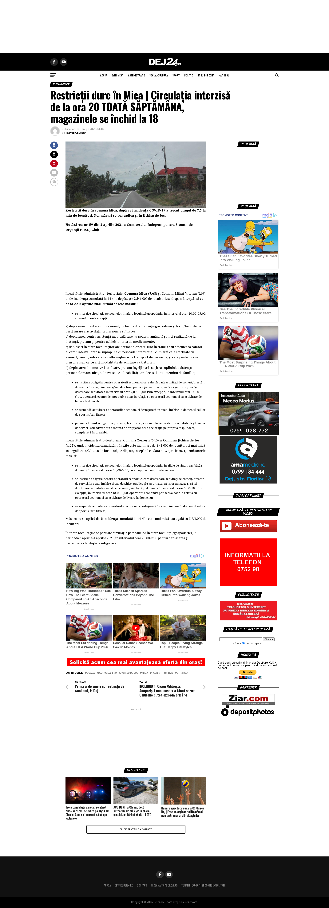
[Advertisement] (164, 26)
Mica (145, 673)
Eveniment (118, 75)
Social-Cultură (158, 75)
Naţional (224, 75)
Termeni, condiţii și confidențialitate (203, 885)
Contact (142, 885)
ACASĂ (103, 75)
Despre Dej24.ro (124, 885)
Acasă (107, 885)
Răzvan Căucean (75, 132)
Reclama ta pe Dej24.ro (164, 885)
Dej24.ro (111, 673)
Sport (176, 75)
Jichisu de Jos (129, 673)
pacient (157, 673)
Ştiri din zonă (206, 75)
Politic (188, 75)
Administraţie (136, 75)
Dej (100, 673)
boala (91, 673)
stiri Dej (182, 673)
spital (169, 673)
